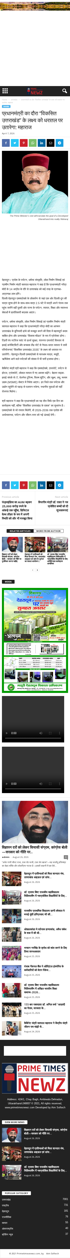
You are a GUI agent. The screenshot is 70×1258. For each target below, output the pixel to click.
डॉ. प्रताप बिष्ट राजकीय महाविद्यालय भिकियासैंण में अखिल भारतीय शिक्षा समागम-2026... (41, 988)
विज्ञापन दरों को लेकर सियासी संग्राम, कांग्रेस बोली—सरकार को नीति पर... (34, 849)
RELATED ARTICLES (20, 531)
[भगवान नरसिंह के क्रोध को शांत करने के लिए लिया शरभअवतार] (11, 953)
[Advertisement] (35, 49)
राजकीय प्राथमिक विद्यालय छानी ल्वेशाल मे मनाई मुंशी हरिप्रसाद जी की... (44, 912)
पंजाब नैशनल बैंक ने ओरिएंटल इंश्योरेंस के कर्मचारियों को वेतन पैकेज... (44, 968)
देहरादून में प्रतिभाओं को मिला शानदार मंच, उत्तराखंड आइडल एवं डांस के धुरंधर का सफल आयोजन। (35, 558)
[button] (64, 91)
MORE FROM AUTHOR (48, 531)
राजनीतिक (6, 1217)
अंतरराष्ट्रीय (7, 1228)
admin (6, 857)
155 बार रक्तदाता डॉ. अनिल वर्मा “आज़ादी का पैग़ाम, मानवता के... (44, 1006)
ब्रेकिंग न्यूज (7, 1234)
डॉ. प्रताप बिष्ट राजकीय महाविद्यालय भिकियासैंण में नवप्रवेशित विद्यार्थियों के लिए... (45, 894)
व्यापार (4, 1222)
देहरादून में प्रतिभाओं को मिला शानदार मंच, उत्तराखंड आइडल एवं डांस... (44, 875)
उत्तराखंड (14, 99)
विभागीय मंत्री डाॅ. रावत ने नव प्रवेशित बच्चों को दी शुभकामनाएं (53, 506)
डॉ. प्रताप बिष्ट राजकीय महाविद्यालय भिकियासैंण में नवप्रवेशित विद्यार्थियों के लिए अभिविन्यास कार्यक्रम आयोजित (57, 559)
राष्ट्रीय (5, 1205)
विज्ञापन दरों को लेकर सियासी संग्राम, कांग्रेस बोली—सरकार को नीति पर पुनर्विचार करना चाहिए (11, 558)
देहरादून (5, 1211)
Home (4, 99)
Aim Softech (52, 1253)
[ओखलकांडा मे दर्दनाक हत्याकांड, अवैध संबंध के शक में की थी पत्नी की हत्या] (11, 934)
